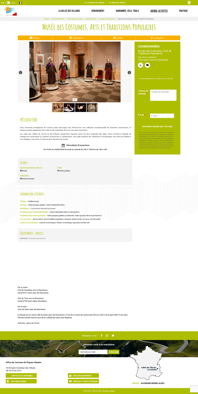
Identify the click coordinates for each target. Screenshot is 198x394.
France (135, 383)
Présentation (78, 38)
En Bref (120, 38)
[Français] (22, 3)
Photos (36, 38)
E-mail (141, 115)
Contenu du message (143, 92)
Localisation (159, 38)
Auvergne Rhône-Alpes (152, 383)
